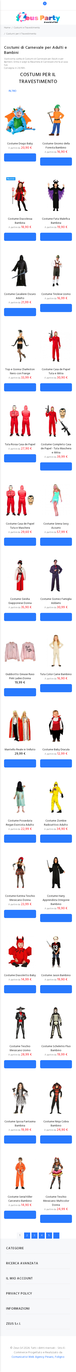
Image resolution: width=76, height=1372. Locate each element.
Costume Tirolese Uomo (56, 294)
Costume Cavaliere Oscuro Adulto (20, 296)
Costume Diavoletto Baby (20, 975)
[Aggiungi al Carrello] (20, 157)
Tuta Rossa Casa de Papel (20, 444)
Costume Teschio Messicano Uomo (20, 1048)
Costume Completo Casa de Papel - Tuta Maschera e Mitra (56, 448)
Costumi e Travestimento (27, 28)
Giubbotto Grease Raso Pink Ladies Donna (19, 676)
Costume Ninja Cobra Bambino (56, 1123)
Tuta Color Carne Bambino (56, 674)
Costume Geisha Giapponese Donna (20, 601)
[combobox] (32, 5)
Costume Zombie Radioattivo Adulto (56, 822)
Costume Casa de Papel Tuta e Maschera (20, 526)
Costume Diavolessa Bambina (20, 221)
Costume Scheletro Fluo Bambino (56, 1048)
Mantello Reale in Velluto (19, 749)
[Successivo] (56, 1235)
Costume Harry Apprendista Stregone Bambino (56, 900)
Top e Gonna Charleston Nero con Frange (20, 371)
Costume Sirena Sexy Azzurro (56, 526)
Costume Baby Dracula (56, 749)
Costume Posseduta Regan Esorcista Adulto (20, 822)
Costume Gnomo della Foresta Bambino (56, 145)
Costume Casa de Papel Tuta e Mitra (56, 371)
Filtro (12, 91)
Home (7, 28)
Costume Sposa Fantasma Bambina (19, 1123)
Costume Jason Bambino (56, 975)
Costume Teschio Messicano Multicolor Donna (56, 1201)
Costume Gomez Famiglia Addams (56, 601)
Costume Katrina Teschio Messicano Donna (20, 898)
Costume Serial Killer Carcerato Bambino (20, 1199)
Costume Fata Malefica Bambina (56, 221)
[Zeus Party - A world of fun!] (38, 15)
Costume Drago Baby (20, 143)
